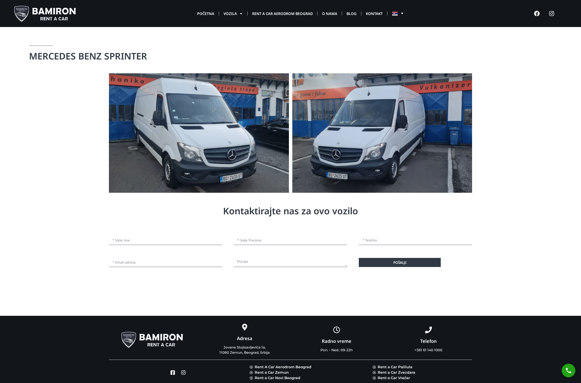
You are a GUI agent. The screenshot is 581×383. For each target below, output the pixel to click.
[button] (568, 370)
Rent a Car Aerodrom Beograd (282, 13)
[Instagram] (551, 13)
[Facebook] (536, 13)
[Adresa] (244, 327)
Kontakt (374, 13)
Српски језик (396, 13)
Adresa (244, 338)
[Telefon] (428, 329)
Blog (352, 13)
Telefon (428, 341)
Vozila (230, 13)
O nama (329, 13)
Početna (205, 13)
